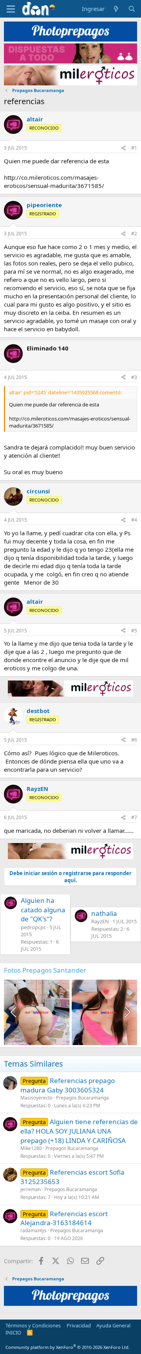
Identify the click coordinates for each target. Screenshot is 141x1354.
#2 (134, 233)
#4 (134, 519)
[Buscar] (131, 9)
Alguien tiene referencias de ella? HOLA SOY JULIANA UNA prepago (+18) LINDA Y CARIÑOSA (79, 1131)
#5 (134, 630)
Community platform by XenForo (67, 1347)
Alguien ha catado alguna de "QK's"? (43, 910)
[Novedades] (116, 9)
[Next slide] (127, 1012)
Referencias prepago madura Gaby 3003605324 (67, 1085)
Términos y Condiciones (33, 1325)
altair (35, 119)
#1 (134, 147)
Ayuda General (113, 1325)
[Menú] (11, 9)
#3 (134, 377)
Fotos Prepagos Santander (45, 970)
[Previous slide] (14, 1012)
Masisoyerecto (36, 1097)
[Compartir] (123, 148)
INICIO (13, 1332)
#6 (134, 740)
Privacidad (79, 1325)
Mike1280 (31, 1148)
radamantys (33, 1230)
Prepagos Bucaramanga (82, 1097)
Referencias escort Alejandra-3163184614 (64, 1218)
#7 (134, 817)
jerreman (30, 1189)
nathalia (104, 913)
